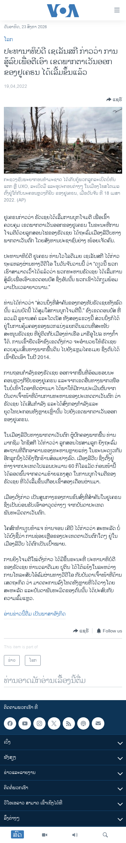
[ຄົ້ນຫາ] (105, 835)
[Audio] (75, 835)
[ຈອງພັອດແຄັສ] (98, 723)
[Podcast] (83, 723)
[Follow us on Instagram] (39, 723)
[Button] (114, 99)
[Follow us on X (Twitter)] (54, 723)
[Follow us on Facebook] (10, 723)
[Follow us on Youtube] (24, 723)
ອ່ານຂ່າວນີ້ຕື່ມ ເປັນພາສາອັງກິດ (35, 614)
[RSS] (69, 723)
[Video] (44, 835)
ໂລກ (8, 39)
